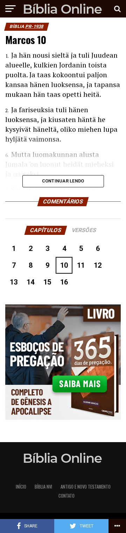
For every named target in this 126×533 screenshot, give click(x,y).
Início (21, 486)
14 (30, 282)
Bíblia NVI (43, 486)
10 (64, 265)
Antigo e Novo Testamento (86, 486)
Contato (66, 495)
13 (14, 282)
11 (81, 265)
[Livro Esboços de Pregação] (63, 362)
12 (98, 265)
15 (47, 282)
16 (64, 282)
